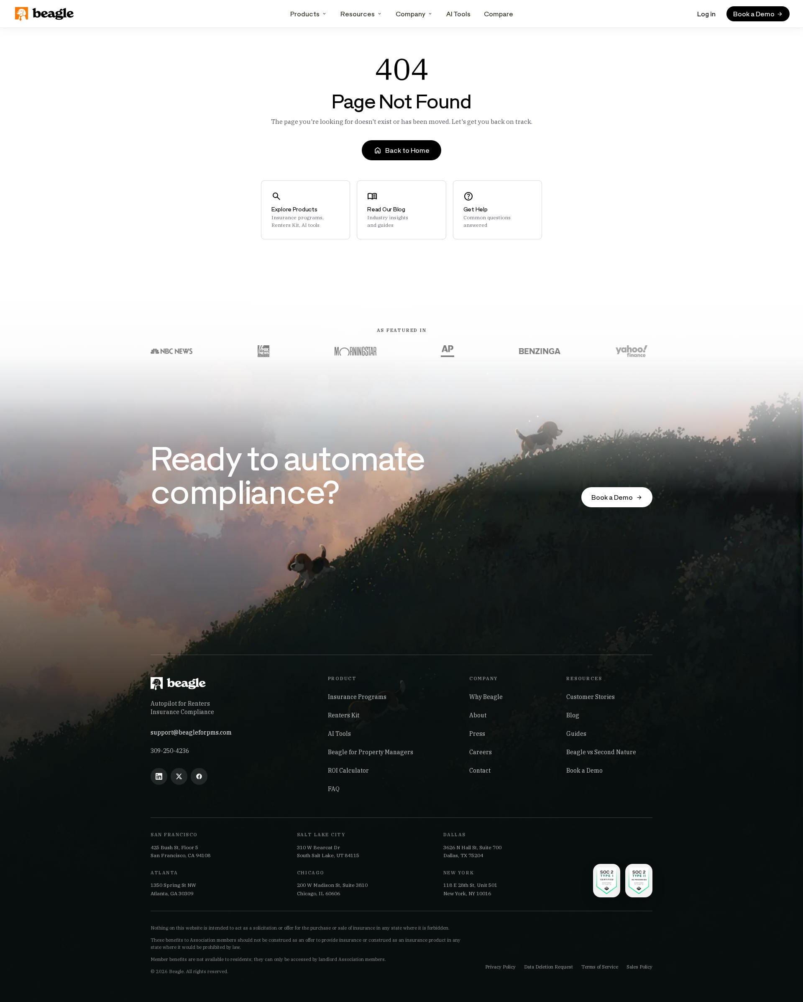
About (477, 715)
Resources (357, 14)
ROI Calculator (348, 770)
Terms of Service (599, 967)
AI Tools (458, 14)
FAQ (334, 789)
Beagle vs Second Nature (601, 752)
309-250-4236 (170, 751)
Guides (576, 733)
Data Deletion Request (548, 967)
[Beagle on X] (179, 776)
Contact (480, 770)
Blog (572, 715)
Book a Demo (584, 770)
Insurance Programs (357, 697)
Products (305, 14)
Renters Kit (343, 715)
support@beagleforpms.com (191, 732)
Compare (498, 14)
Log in (706, 14)
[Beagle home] (45, 13)
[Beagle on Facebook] (199, 776)
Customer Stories (590, 697)
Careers (480, 752)
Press (477, 733)
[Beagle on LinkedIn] (159, 776)
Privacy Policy (500, 967)
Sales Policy (639, 967)
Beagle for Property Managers (370, 752)
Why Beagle (486, 697)
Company (410, 14)
